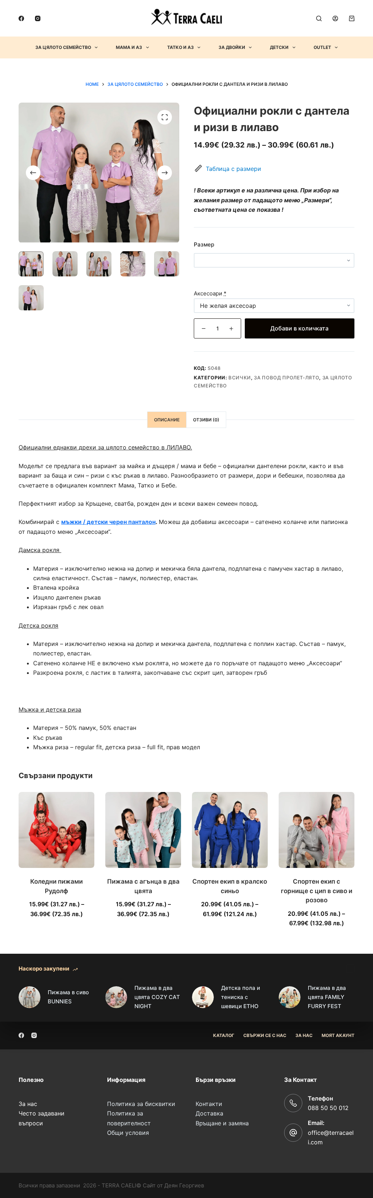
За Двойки (232, 47)
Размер (204, 244)
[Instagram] (37, 18)
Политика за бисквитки (141, 1103)
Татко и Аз (180, 47)
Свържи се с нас (264, 1035)
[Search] (319, 18)
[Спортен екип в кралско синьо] (230, 830)
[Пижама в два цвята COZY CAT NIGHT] (116, 997)
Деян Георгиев (184, 1185)
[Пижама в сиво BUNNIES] (29, 997)
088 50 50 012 (328, 1107)
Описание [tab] (167, 419)
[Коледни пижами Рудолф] (56, 830)
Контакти (209, 1103)
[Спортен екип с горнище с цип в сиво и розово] (316, 830)
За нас (28, 1103)
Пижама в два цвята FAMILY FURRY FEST (327, 997)
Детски (279, 47)
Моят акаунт (338, 1035)
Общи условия (128, 1132)
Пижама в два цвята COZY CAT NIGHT (157, 997)
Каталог (223, 1035)
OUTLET (322, 47)
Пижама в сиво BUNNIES (68, 997)
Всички (239, 377)
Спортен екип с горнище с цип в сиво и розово (316, 891)
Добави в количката (299, 328)
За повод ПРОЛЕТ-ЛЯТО (286, 377)
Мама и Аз (129, 47)
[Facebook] (21, 18)
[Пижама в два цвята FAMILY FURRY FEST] (290, 997)
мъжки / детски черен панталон (108, 521)
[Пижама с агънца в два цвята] (143, 830)
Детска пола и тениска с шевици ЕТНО (240, 997)
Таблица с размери (233, 168)
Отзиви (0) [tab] (206, 419)
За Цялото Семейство (63, 47)
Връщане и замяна (222, 1123)
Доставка (209, 1113)
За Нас (304, 1035)
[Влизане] (335, 18)
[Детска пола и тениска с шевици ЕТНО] (203, 997)
